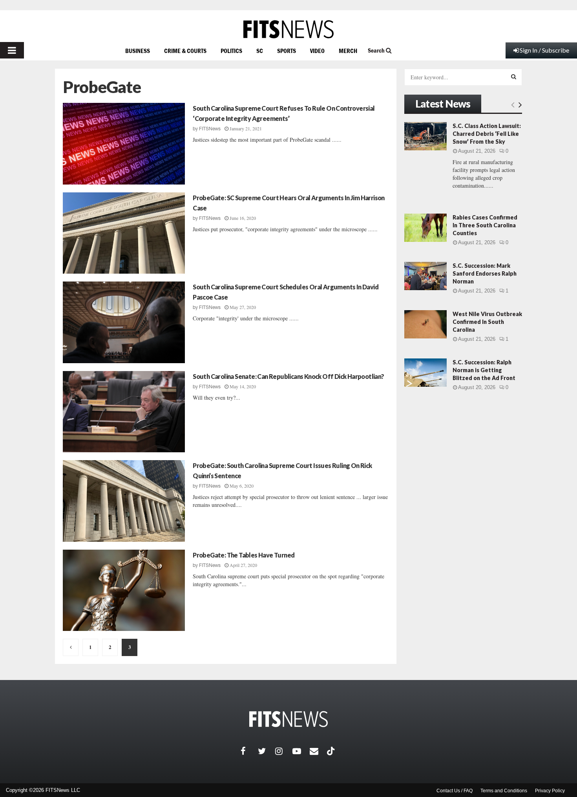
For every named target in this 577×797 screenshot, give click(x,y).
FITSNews (210, 129)
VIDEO (317, 50)
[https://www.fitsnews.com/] (288, 29)
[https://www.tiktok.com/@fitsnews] (331, 751)
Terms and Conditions (503, 790)
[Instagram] (283, 751)
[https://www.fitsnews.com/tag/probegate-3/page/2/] (71, 647)
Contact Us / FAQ (454, 790)
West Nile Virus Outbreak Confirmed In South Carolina (487, 322)
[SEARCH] (513, 76)
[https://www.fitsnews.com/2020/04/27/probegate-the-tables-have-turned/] (124, 590)
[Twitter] (266, 751)
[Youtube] (301, 751)
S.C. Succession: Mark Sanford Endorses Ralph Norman (485, 273)
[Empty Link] (513, 104)
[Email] (318, 751)
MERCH (348, 50)
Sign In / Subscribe (544, 50)
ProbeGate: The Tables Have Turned (243, 555)
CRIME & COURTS (185, 50)
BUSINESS (137, 50)
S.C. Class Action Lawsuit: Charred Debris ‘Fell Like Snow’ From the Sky (487, 133)
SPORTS (286, 50)
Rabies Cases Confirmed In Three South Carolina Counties (485, 225)
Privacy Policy (550, 790)
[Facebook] (249, 751)
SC (259, 50)
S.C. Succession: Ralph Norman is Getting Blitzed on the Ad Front (484, 370)
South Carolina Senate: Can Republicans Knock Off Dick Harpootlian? (288, 376)
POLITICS (231, 50)
